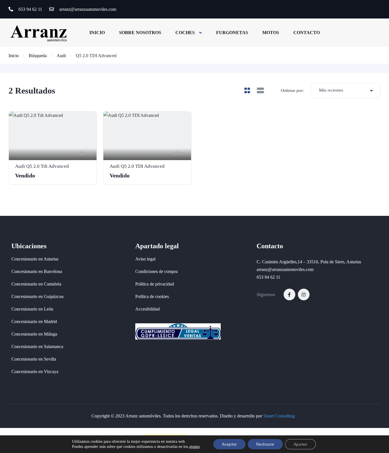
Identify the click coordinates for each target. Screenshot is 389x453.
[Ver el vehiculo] (53, 147)
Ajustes (300, 444)
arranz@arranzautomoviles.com (87, 9)
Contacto (306, 32)
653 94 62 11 (29, 9)
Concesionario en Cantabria (36, 284)
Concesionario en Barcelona (36, 271)
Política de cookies (152, 296)
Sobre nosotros (140, 32)
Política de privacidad (154, 284)
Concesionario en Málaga (34, 334)
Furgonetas (232, 32)
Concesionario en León (32, 309)
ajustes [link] (194, 446)
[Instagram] (304, 294)
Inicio (97, 32)
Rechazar (265, 444)
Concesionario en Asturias (34, 259)
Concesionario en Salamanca (37, 346)
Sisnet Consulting (279, 415)
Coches (185, 32)
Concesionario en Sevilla (33, 359)
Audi (61, 55)
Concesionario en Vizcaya (34, 371)
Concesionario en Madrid (34, 321)
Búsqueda (38, 55)
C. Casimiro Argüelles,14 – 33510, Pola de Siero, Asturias (309, 261)
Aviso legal (145, 259)
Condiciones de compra (156, 271)
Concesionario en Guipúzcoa (37, 296)
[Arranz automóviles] (39, 32)
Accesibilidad (147, 309)
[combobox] (345, 90)
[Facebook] (289, 294)
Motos (270, 32)
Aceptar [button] (229, 444)
